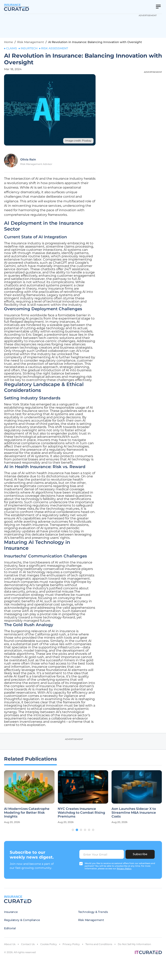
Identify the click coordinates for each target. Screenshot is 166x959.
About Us (9, 944)
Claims (11, 48)
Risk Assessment (54, 48)
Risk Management (30, 42)
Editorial (10, 928)
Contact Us (28, 944)
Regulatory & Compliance (22, 920)
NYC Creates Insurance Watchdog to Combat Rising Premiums (81, 812)
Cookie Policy (48, 944)
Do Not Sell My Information (134, 944)
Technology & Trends (93, 912)
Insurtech (29, 48)
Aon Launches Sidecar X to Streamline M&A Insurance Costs (134, 812)
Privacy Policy (71, 944)
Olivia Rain (28, 159)
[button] (73, 830)
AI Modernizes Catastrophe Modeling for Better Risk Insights (26, 812)
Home (8, 42)
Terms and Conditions (98, 944)
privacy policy (124, 868)
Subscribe (140, 854)
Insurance (11, 912)
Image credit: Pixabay (78, 140)
